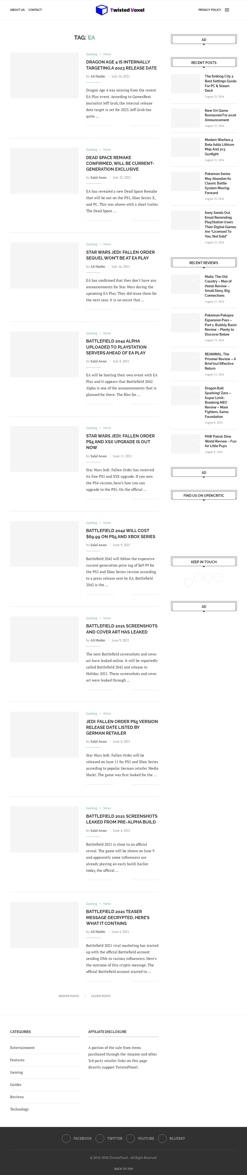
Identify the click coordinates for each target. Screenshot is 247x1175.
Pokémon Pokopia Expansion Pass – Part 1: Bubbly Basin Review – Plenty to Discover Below (221, 324)
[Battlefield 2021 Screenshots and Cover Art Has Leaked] (44, 639)
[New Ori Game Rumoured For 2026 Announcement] (185, 118)
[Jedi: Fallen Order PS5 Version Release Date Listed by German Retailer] (44, 735)
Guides (15, 1084)
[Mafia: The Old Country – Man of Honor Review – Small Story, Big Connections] (185, 284)
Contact (35, 10)
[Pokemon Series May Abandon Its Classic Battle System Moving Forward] (185, 181)
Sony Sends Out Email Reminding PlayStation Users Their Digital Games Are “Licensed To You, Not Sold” (220, 224)
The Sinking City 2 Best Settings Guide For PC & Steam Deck (220, 83)
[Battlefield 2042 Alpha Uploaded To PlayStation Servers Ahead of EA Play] (44, 354)
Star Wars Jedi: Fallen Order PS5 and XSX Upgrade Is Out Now (120, 441)
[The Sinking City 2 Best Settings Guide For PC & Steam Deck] (185, 83)
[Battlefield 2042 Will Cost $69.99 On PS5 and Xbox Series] (44, 544)
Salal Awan (98, 177)
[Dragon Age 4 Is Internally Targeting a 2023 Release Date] (44, 75)
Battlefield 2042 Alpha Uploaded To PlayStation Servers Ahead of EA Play (116, 346)
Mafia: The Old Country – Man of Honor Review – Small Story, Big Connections (218, 286)
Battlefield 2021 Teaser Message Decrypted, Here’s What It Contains (118, 917)
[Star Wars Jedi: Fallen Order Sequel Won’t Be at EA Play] (44, 265)
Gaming (16, 1072)
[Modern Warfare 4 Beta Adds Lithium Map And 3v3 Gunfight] (185, 147)
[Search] (234, 10)
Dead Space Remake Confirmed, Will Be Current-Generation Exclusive (120, 163)
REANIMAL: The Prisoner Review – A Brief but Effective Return (220, 361)
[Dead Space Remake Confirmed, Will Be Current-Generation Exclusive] (44, 171)
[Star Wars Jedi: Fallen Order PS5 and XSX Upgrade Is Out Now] (44, 449)
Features (17, 1059)
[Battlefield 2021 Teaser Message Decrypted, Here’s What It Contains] (44, 925)
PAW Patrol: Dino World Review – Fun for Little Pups (220, 441)
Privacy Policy (210, 10)
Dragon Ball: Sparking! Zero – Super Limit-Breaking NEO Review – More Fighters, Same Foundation (218, 402)
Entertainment (22, 1047)
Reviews (17, 1096)
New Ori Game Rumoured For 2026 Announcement (220, 115)
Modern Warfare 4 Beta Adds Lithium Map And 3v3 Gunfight (219, 147)
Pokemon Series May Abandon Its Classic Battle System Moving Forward (218, 183)
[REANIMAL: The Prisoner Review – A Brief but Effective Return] (185, 361)
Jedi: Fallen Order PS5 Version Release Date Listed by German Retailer (122, 727)
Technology (19, 1109)
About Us (17, 10)
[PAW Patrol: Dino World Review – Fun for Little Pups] (185, 444)
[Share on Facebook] (120, 126)
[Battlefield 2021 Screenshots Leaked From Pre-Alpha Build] (44, 829)
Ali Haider (97, 76)
